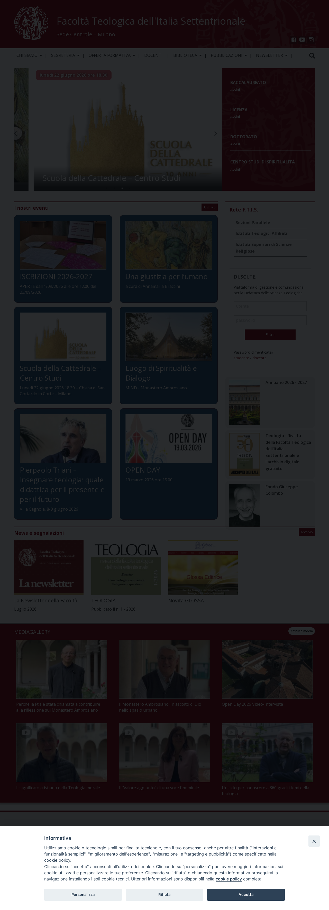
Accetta (246, 894)
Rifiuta (164, 894)
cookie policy (229, 878)
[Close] (314, 841)
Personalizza (83, 894)
